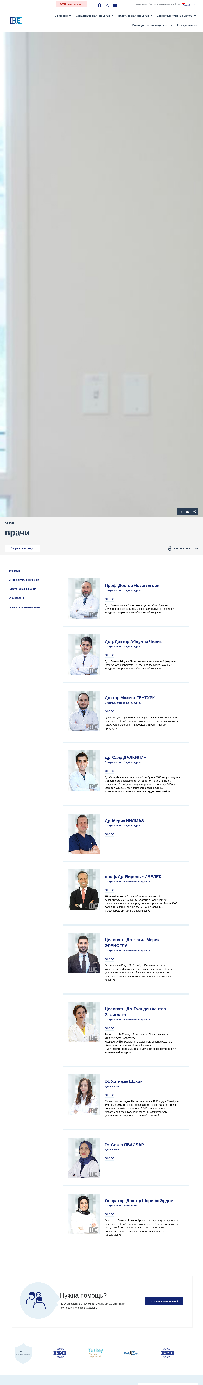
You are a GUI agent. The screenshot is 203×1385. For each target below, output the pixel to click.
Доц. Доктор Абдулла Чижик (133, 642)
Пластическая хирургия (133, 15)
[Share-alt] (194, 511)
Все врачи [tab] (14, 570)
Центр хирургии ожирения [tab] (24, 579)
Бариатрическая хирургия (93, 15)
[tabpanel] (125, 909)
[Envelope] (187, 511)
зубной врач (112, 1087)
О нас (177, 4)
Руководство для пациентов (150, 25)
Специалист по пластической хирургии (127, 882)
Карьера (152, 4)
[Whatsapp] (180, 511)
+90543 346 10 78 (186, 548)
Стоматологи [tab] (16, 598)
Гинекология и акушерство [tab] (24, 607)
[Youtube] (114, 5)
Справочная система (165, 4)
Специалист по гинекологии (121, 1206)
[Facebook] (99, 5)
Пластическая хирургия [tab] (22, 588)
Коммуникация (187, 25)
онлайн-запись (141, 4)
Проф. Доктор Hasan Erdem (133, 586)
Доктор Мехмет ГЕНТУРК (130, 698)
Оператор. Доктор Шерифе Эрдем (139, 1201)
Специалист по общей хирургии (123, 591)
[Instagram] (107, 5)
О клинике (61, 15)
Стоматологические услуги (175, 15)
